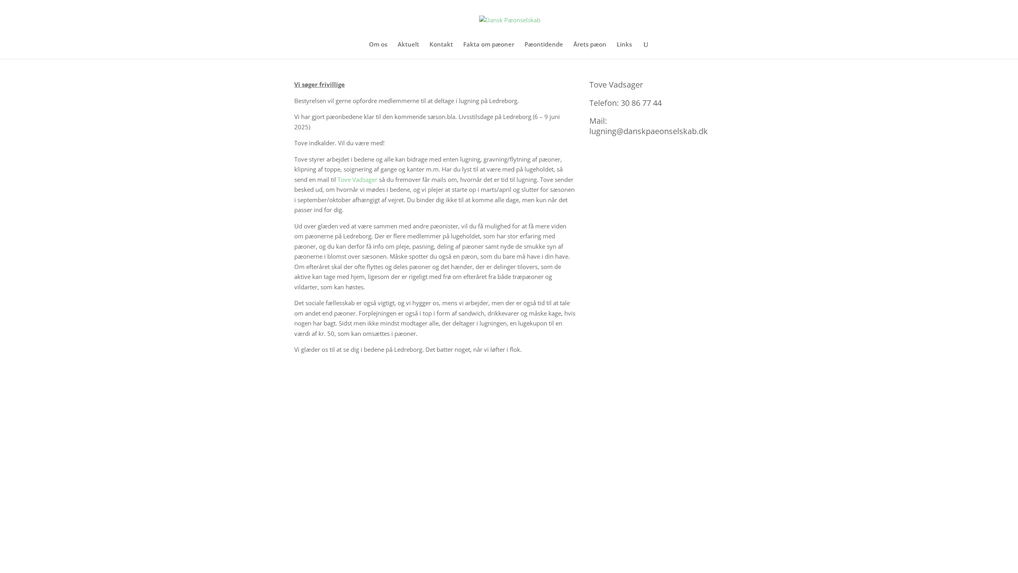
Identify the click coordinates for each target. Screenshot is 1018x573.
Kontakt (441, 44)
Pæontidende (544, 44)
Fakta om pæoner (488, 44)
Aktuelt (408, 44)
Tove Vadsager (357, 179)
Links (624, 44)
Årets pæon (589, 44)
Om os (378, 44)
